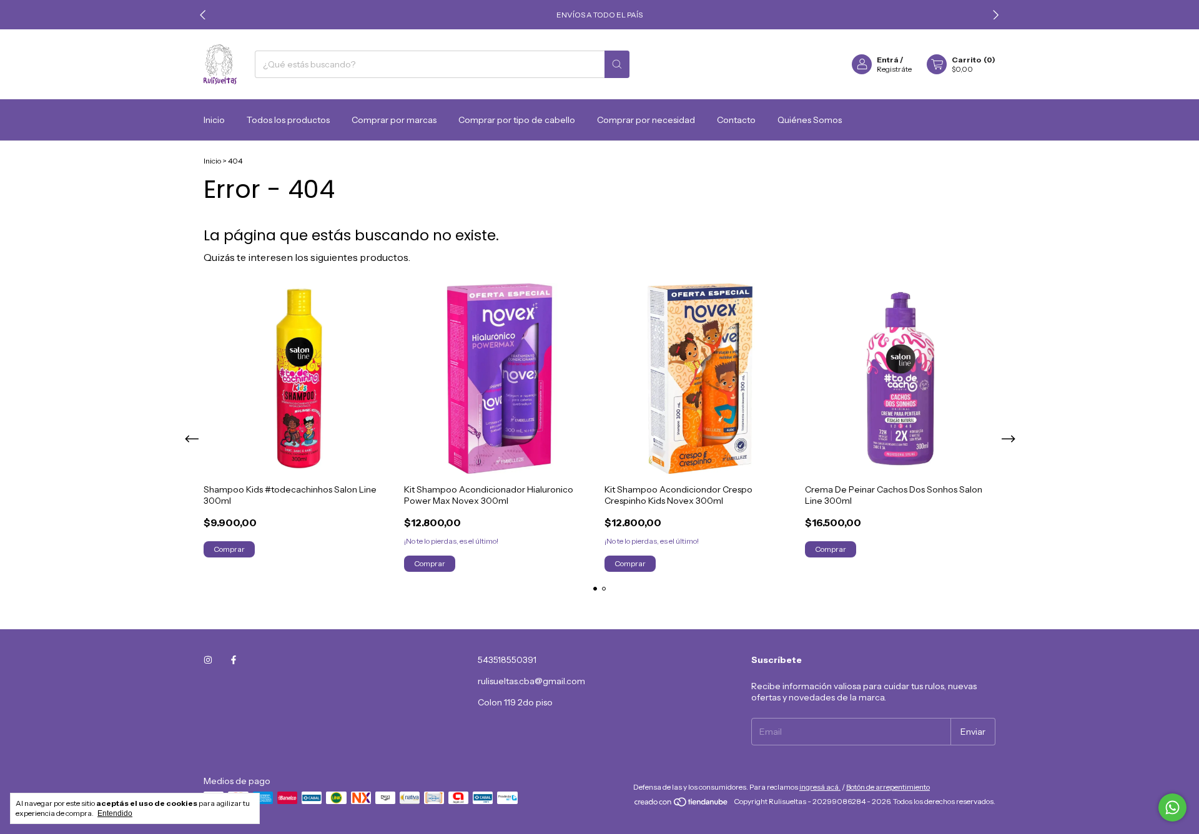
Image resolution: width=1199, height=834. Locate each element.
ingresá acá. (820, 787)
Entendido (114, 813)
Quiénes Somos (809, 119)
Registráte (894, 69)
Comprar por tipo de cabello (516, 119)
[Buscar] (616, 64)
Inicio (214, 119)
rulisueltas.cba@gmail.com (531, 681)
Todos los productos (288, 119)
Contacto (736, 119)
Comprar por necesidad (646, 119)
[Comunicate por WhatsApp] (1172, 807)
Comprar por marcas (394, 119)
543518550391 (507, 659)
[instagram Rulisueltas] (208, 659)
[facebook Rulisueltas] (233, 659)
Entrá (888, 59)
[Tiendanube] (681, 804)
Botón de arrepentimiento (888, 787)
